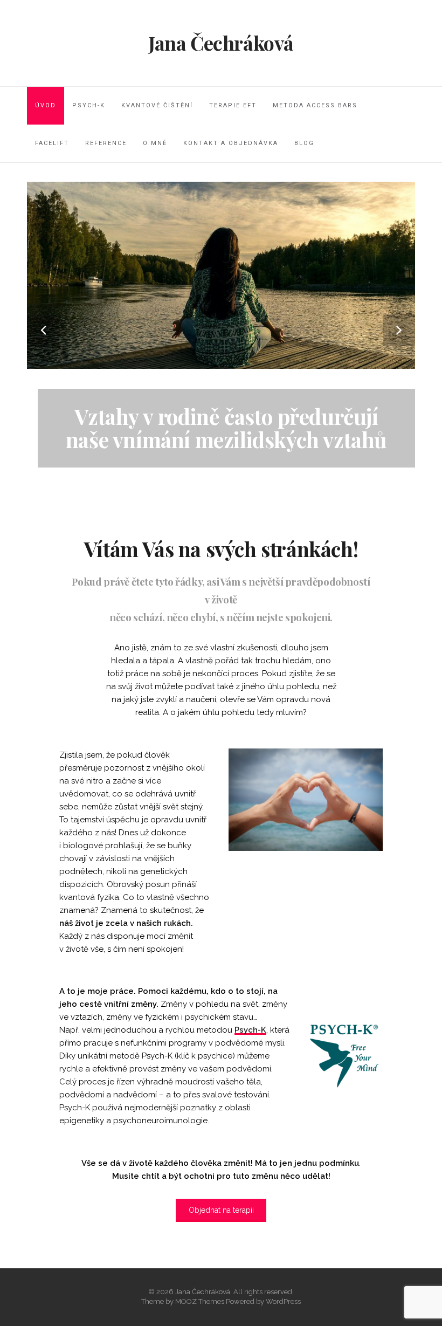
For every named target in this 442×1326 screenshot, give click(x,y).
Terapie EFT (233, 105)
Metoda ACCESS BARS (315, 105)
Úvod (45, 105)
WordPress (283, 1301)
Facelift (52, 143)
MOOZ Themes (199, 1301)
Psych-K (88, 105)
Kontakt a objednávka (230, 143)
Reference (106, 143)
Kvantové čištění (157, 105)
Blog (304, 143)
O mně (155, 143)
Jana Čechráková (221, 43)
